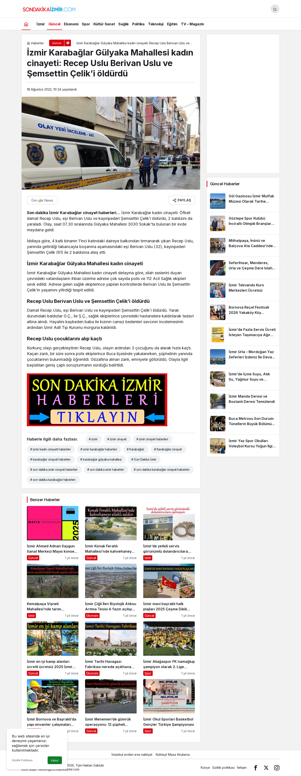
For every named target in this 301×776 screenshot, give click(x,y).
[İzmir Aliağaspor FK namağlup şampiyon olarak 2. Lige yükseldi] (169, 648)
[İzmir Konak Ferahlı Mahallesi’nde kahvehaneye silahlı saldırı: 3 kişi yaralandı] (111, 533)
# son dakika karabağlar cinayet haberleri (161, 469)
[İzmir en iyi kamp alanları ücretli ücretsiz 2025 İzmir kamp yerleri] (52, 648)
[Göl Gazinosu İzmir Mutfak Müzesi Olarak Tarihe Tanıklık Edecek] (243, 201)
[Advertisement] (243, 104)
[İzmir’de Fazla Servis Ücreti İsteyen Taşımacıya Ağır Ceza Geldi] (243, 335)
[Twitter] (266, 767)
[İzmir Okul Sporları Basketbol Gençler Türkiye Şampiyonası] (169, 706)
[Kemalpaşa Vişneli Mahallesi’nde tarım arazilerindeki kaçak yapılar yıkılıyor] (52, 591)
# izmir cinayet (116, 439)
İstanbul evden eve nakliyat (131, 754)
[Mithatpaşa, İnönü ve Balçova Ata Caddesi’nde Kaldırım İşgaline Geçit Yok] (243, 246)
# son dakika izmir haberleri (105, 469)
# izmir (93, 439)
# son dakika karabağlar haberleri (52, 480)
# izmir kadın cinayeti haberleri (50, 449)
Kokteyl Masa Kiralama (173, 754)
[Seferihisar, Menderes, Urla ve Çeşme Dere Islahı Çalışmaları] (243, 268)
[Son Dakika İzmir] (49, 8)
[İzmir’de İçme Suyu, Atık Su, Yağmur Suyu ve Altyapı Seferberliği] (243, 379)
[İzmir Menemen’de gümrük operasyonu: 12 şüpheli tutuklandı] (111, 706)
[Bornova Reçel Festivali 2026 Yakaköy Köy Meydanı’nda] (243, 312)
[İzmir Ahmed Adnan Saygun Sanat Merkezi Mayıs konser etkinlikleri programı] (52, 533)
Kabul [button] (54, 760)
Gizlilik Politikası (22, 760)
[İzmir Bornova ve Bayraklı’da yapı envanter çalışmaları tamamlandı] (52, 706)
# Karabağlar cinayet (168, 449)
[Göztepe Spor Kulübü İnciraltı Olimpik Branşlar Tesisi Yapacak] (243, 223)
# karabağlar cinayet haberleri (50, 459)
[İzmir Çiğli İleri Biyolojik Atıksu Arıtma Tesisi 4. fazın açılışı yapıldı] (111, 591)
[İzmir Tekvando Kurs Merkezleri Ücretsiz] (243, 290)
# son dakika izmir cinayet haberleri (53, 469)
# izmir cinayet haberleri (152, 439)
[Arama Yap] (275, 8)
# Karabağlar (135, 449)
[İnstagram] (276, 767)
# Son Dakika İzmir (143, 459)
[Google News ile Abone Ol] (42, 200)
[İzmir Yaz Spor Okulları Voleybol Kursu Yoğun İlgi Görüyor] (243, 446)
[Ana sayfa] (26, 24)
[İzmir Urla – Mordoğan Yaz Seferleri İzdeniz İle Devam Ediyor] (243, 357)
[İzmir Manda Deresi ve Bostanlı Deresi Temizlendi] (243, 401)
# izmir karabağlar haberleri (98, 449)
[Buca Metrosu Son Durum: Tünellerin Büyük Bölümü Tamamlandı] (243, 424)
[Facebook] (255, 767)
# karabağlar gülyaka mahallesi (100, 459)
